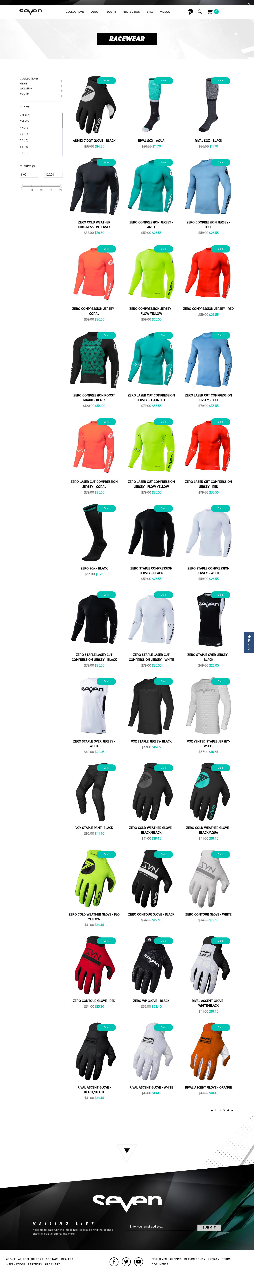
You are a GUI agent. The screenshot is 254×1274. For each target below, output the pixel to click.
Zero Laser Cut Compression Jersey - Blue (208, 398)
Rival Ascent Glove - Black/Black (94, 1090)
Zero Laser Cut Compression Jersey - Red (208, 484)
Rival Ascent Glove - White (151, 1087)
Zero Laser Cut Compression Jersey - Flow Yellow (151, 484)
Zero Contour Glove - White (208, 914)
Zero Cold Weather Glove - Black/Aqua (208, 830)
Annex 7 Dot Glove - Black (94, 140)
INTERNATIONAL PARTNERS (24, 1264)
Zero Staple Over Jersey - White (94, 744)
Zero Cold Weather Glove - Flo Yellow (94, 917)
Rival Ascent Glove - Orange (208, 1087)
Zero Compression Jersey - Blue (208, 225)
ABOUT (10, 1259)
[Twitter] (126, 1261)
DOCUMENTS (160, 1264)
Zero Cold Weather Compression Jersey (94, 225)
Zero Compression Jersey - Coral (94, 311)
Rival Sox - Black (208, 140)
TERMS (226, 1259)
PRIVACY (213, 1259)
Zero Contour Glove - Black (151, 914)
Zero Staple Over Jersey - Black (208, 657)
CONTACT (52, 1259)
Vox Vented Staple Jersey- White (208, 744)
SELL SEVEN (159, 1259)
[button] (25, 107)
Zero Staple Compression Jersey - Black (151, 571)
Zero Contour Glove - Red (94, 1001)
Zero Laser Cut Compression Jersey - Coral (94, 484)
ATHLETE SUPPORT (30, 1259)
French (236, 12)
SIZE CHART (52, 1264)
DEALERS (67, 1259)
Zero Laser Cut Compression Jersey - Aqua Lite (151, 398)
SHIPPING (175, 1259)
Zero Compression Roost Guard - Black (94, 398)
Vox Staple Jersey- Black (151, 741)
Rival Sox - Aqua (151, 140)
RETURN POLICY (194, 1259)
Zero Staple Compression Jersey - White (208, 571)
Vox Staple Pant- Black (94, 827)
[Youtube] (138, 1261)
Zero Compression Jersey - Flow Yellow (151, 311)
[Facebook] (114, 1261)
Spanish (244, 12)
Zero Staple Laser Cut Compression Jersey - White (151, 657)
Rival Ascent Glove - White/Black (208, 1003)
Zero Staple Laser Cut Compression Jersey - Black (94, 657)
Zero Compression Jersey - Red (208, 308)
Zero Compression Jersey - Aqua (151, 225)
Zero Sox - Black (94, 568)
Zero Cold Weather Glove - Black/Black (151, 830)
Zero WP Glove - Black (151, 1001)
